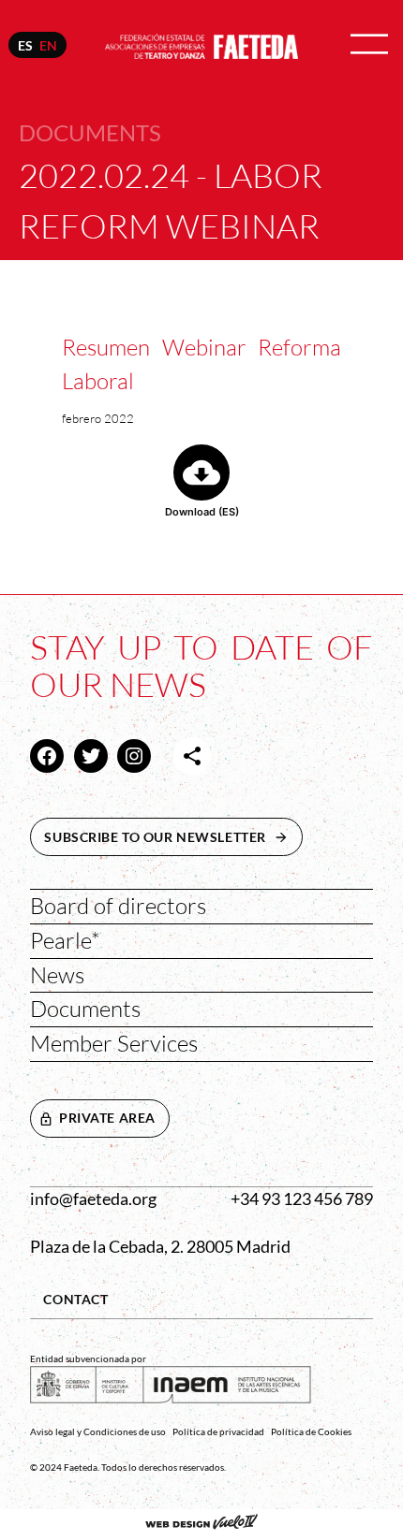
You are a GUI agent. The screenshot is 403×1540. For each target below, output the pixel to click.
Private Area (107, 1118)
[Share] (192, 756)
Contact (75, 1299)
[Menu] (369, 45)
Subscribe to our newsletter (173, 837)
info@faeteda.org (93, 1199)
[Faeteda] (202, 43)
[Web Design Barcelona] (201, 1524)
